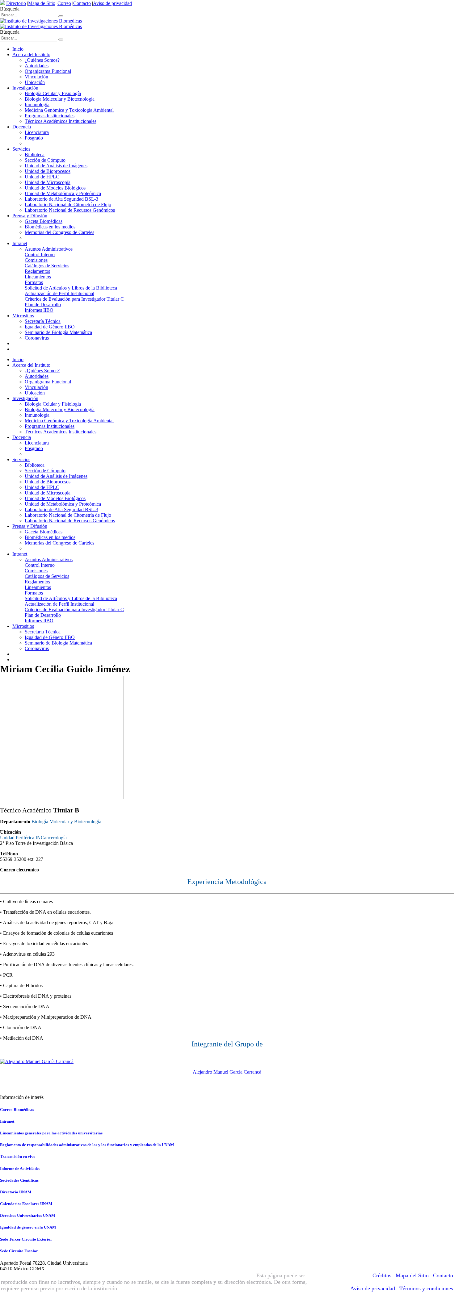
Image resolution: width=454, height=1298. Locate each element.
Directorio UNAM (15, 1192)
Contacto (82, 3)
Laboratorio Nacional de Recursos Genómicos (70, 210)
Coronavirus (37, 337)
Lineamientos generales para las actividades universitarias (51, 1133)
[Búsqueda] (60, 16)
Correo (64, 3)
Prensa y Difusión (29, 215)
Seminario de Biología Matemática (58, 332)
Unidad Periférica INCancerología (33, 837)
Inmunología (37, 104)
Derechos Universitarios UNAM (27, 1215)
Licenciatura (37, 132)
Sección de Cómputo (45, 160)
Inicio (17, 49)
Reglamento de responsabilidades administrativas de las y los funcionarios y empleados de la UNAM (87, 1144)
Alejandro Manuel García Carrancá (227, 1072)
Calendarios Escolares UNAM (26, 1203)
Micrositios (23, 315)
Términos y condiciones (426, 1288)
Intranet (19, 243)
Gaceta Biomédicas (43, 221)
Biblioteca (34, 154)
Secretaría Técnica (43, 321)
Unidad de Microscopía (47, 182)
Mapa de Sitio (41, 3)
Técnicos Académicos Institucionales (60, 121)
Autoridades (36, 65)
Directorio (16, 3)
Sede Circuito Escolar (19, 1251)
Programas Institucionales (49, 115)
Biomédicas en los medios (50, 226)
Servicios (21, 149)
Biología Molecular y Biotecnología (60, 99)
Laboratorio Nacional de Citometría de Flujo (68, 204)
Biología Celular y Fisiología (53, 93)
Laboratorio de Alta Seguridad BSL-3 (61, 199)
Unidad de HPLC (42, 176)
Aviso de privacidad (112, 3)
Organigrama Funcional (48, 71)
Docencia (21, 126)
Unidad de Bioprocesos (47, 171)
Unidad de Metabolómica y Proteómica (63, 193)
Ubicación (35, 82)
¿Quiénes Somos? (42, 60)
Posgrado (34, 137)
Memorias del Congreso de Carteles (59, 232)
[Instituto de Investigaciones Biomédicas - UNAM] (41, 23)
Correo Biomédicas (17, 1109)
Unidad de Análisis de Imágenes (56, 165)
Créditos (381, 1275)
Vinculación (36, 76)
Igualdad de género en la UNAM (28, 1227)
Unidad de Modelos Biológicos (55, 187)
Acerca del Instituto (31, 54)
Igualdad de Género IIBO (50, 326)
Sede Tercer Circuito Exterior (26, 1239)
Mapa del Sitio (412, 1275)
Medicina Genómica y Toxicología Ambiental (69, 110)
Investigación (25, 87)
